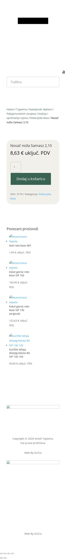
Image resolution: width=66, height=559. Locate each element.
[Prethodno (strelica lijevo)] (1, 557)
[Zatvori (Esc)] (12, 553)
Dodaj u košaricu (30, 178)
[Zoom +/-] (1, 553)
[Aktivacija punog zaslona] (5, 553)
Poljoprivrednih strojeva (21, 113)
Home (10, 109)
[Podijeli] (8, 553)
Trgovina (21, 109)
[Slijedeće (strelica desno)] (5, 557)
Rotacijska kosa (39, 118)
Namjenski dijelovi (40, 109)
